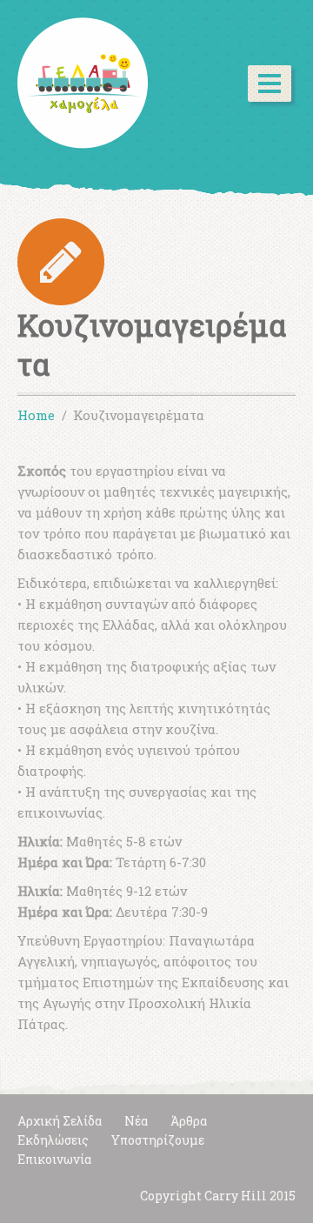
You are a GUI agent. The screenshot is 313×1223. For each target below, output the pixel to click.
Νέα (136, 1121)
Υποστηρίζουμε (157, 1140)
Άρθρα (188, 1121)
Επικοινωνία (54, 1159)
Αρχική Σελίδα (59, 1121)
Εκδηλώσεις (53, 1140)
